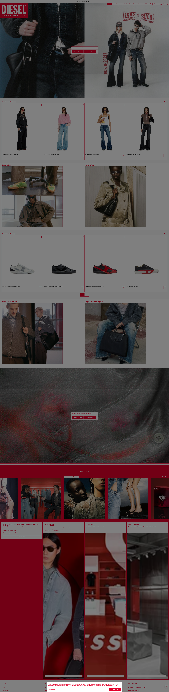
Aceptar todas (115, 689)
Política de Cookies (113, 685)
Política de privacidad (103, 685)
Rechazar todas (51, 689)
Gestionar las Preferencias (87, 685)
